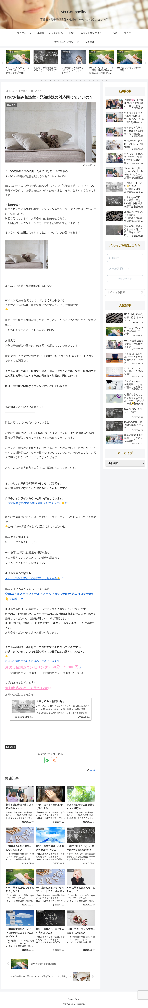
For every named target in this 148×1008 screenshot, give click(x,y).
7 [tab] (67, 80)
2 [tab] (45, 80)
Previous (2, 63)
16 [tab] (106, 80)
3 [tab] (50, 80)
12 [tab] (89, 80)
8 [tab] (71, 80)
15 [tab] (102, 80)
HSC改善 (11, 747)
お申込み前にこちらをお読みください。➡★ (31, 661)
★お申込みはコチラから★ (26, 688)
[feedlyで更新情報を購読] (47, 760)
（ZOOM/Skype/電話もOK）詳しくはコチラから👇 (35, 503)
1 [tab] (41, 80)
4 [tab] (54, 80)
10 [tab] (80, 80)
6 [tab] (63, 80)
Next (145, 63)
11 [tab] (84, 80)
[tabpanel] (18, 62)
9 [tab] (76, 80)
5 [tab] (58, 80)
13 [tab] (93, 80)
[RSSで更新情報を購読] (54, 760)
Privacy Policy (74, 999)
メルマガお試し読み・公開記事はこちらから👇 (32, 578)
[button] (142, 292)
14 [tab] (97, 80)
